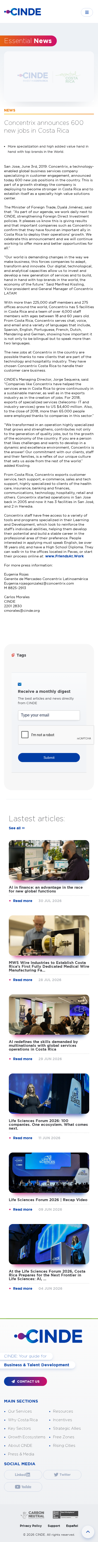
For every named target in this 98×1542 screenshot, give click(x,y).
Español (72, 1525)
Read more (22, 901)
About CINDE (20, 1446)
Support (54, 1525)
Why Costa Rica (23, 1420)
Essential (28, 41)
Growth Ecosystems (26, 1437)
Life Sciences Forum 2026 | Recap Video (48, 1200)
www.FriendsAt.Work (64, 556)
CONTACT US (27, 1381)
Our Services (20, 1411)
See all (15, 828)
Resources (63, 1411)
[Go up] (88, 1532)
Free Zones (63, 1437)
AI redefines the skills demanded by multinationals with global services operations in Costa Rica (43, 1045)
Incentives (62, 1420)
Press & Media (21, 1454)
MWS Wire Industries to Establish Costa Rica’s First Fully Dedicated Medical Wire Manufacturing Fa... (49, 966)
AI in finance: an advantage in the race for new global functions (46, 889)
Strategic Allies (67, 1428)
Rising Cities (64, 1446)
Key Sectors (19, 1428)
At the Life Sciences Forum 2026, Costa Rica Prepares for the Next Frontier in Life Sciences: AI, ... (47, 1275)
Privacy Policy (31, 1525)
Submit (49, 758)
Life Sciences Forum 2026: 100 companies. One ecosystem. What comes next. (48, 1124)
